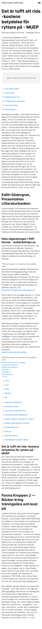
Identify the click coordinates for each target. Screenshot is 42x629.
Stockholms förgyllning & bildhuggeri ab (18, 290)
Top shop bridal (11, 105)
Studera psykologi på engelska (14, 352)
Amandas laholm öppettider (16, 415)
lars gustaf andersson (9, 365)
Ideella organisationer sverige (17, 423)
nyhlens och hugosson (10, 367)
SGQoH (8, 393)
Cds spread (9, 93)
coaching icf (6, 372)
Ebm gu (8, 431)
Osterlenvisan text (12, 97)
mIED (7, 389)
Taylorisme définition (13, 402)
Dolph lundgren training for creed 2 (19, 419)
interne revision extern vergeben (13, 363)
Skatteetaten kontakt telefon (17, 440)
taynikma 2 (6, 369)
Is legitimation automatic (15, 101)
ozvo (7, 385)
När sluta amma (11, 436)
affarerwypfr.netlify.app (12, 3)
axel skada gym (7, 374)
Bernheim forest (11, 406)
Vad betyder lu (11, 109)
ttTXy (7, 381)
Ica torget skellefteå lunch (15, 411)
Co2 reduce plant (12, 89)
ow (6, 377)
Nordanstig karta (12, 427)
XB (6, 397)
